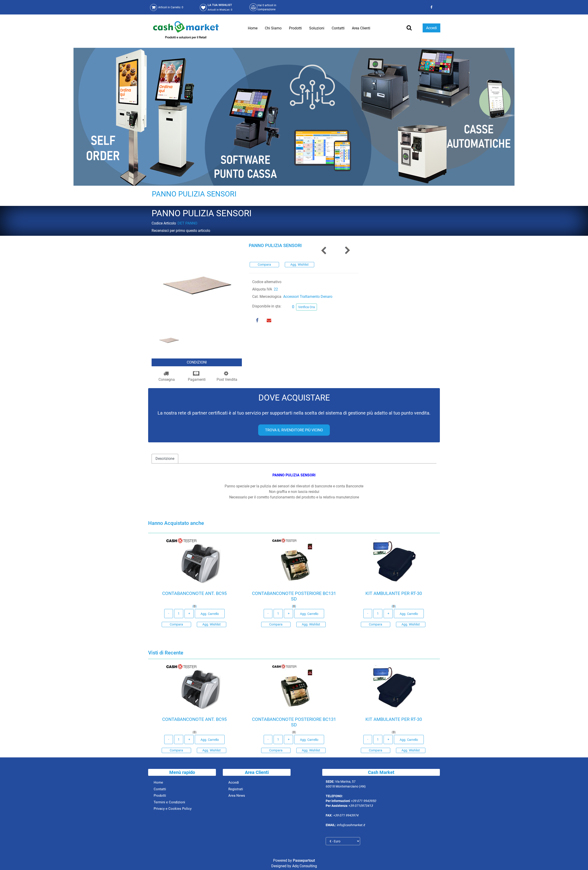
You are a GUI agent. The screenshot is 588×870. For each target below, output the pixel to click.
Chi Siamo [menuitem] (273, 28)
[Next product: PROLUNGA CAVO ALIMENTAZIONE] (347, 250)
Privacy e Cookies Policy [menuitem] (173, 809)
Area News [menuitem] (236, 795)
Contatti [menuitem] (338, 28)
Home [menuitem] (252, 28)
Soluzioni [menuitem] (316, 28)
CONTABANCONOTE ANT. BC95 (194, 593)
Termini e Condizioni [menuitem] (169, 802)
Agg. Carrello (210, 614)
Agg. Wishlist (299, 264)
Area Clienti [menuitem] (361, 28)
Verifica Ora (306, 307)
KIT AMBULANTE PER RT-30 (393, 593)
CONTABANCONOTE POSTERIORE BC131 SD (294, 596)
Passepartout (304, 860)
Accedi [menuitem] (233, 782)
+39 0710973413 (360, 805)
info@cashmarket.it (351, 825)
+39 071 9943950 (363, 801)
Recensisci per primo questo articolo (181, 230)
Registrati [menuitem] (235, 789)
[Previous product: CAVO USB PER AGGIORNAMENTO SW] (324, 250)
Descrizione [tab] (164, 458)
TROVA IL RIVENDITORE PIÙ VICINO (294, 430)
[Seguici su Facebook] (431, 7)
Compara (264, 264)
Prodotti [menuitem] (295, 28)
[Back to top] (578, 859)
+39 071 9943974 (345, 815)
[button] (196, 284)
